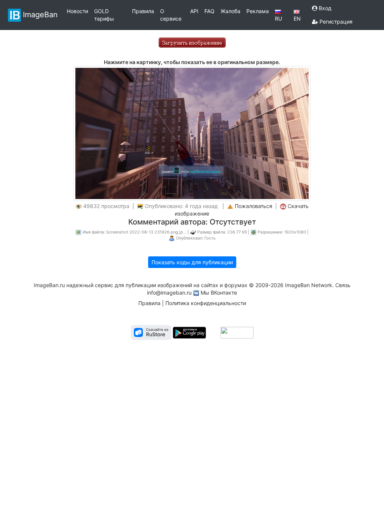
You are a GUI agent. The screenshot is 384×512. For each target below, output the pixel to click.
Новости (77, 11)
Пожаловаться (253, 206)
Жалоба (230, 11)
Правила (143, 11)
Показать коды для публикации (192, 262)
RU (278, 18)
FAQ (209, 11)
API (194, 11)
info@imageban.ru (169, 292)
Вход (324, 8)
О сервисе (171, 15)
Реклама (257, 11)
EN (297, 18)
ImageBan (40, 14)
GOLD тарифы (104, 15)
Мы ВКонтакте (219, 292)
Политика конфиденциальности (205, 303)
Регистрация (335, 21)
